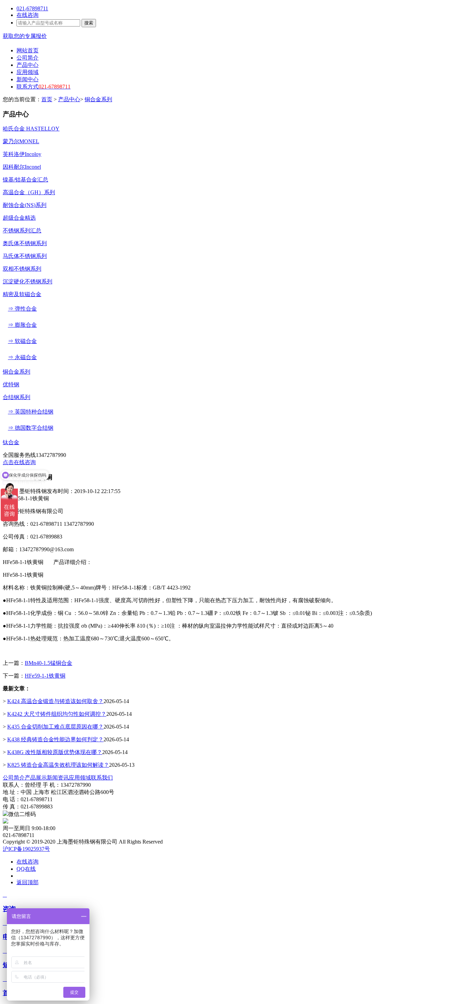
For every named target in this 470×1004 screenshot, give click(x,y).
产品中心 (69, 99)
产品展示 (36, 778)
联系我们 (102, 778)
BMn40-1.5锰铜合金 (48, 663)
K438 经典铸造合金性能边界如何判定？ (55, 739)
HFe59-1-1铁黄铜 (45, 676)
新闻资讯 (58, 778)
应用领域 (80, 778)
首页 (46, 99)
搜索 (88, 22)
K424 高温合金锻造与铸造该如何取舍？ (55, 701)
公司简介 (14, 778)
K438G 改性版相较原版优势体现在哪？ (54, 752)
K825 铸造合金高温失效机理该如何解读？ (58, 765)
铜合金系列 (98, 99)
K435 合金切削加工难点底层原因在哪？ (55, 727)
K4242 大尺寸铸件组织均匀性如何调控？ (56, 714)
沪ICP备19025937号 (26, 849)
